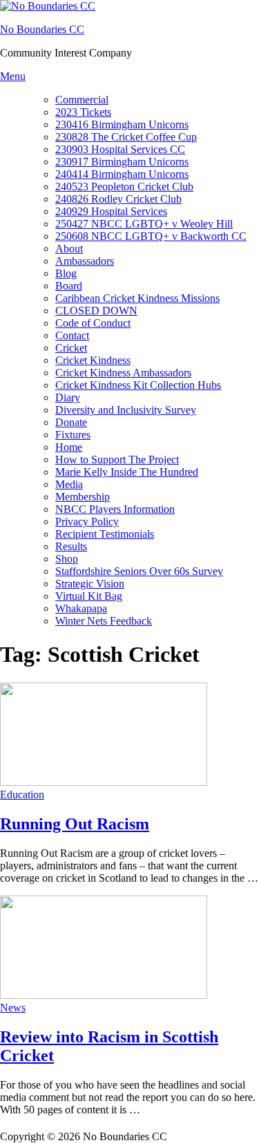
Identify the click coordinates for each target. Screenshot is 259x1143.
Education (22, 794)
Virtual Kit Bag (88, 596)
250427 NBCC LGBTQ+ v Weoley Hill (144, 224)
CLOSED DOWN (96, 310)
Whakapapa (81, 608)
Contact (72, 335)
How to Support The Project (117, 459)
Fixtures (72, 435)
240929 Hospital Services (111, 211)
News (13, 1007)
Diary (67, 397)
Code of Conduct (93, 323)
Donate (71, 422)
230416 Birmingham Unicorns (122, 124)
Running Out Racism (74, 824)
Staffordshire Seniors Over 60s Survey (139, 571)
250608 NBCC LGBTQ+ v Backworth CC (151, 236)
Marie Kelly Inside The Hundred (126, 472)
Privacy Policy (87, 521)
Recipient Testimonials (104, 534)
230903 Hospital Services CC (120, 149)
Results (71, 546)
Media (69, 484)
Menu (13, 76)
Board (68, 286)
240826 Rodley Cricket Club (118, 199)
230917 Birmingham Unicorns (122, 162)
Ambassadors (84, 261)
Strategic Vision (89, 583)
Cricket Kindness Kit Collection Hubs (138, 385)
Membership (82, 497)
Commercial (81, 99)
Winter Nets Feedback (103, 621)
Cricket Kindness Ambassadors (123, 372)
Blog (66, 273)
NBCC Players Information (115, 509)
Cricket (71, 348)
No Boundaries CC (42, 29)
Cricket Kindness (93, 360)
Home (68, 447)
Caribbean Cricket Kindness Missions (137, 298)
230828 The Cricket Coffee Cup (126, 137)
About (69, 248)
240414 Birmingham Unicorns (122, 174)
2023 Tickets (83, 112)
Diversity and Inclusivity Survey (125, 410)
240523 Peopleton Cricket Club (124, 186)
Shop (66, 559)
